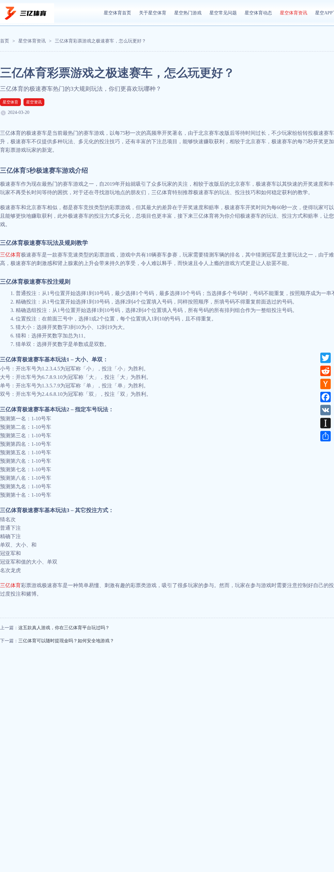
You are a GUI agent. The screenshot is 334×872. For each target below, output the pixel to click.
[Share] (325, 436)
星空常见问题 (223, 12)
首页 (4, 41)
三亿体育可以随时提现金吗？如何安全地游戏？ (66, 640)
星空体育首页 (117, 12)
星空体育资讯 (293, 12)
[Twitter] (325, 358)
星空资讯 (34, 102)
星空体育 (10, 102)
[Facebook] (325, 397)
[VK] (325, 410)
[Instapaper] (325, 423)
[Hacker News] (325, 384)
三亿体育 (10, 254)
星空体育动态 (258, 12)
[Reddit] (325, 371)
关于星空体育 (152, 12)
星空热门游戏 (188, 12)
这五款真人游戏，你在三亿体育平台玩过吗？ (64, 627)
